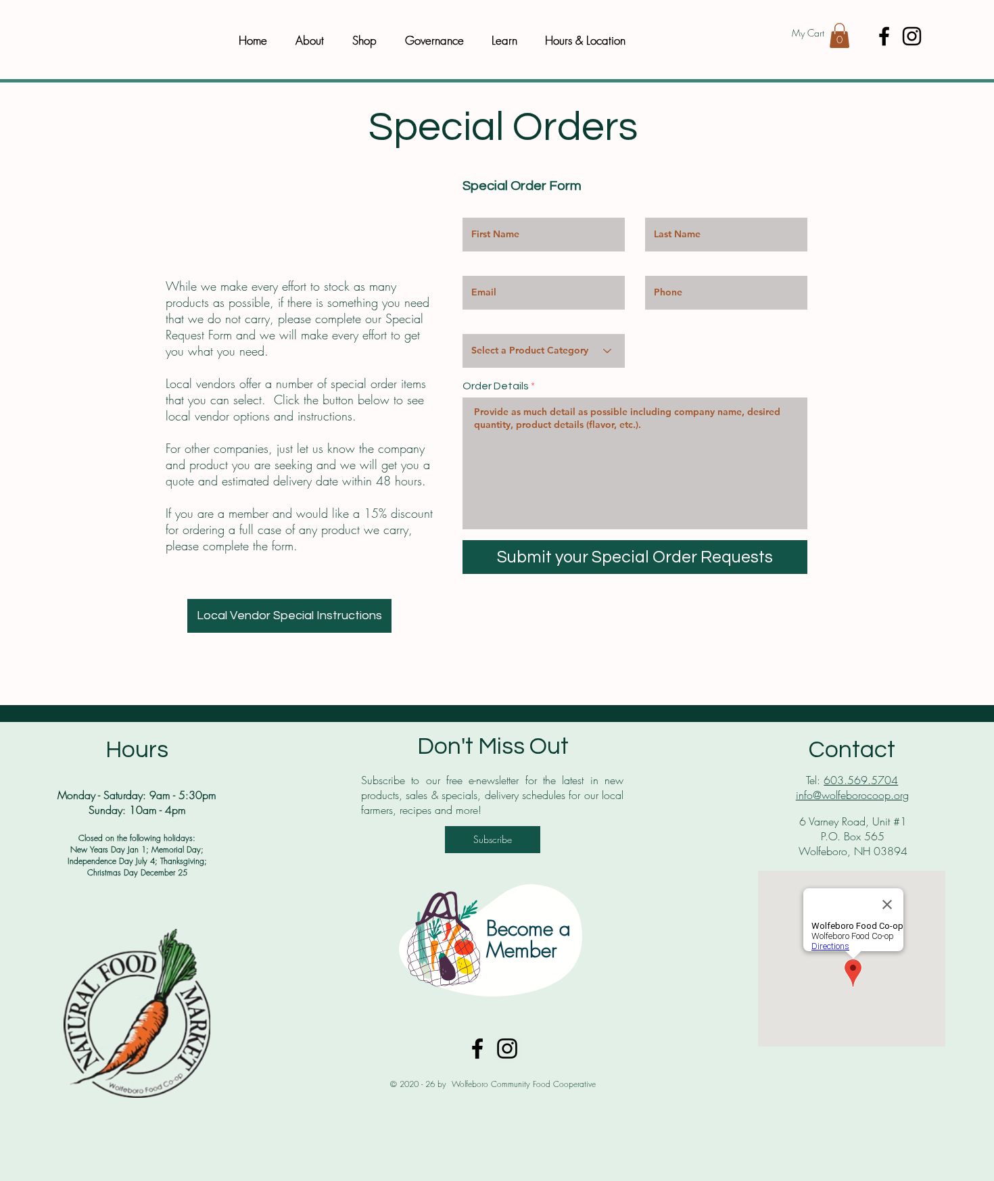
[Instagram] (911, 36)
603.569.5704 (861, 780)
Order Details (496, 386)
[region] (493, 940)
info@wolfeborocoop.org (852, 795)
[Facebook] (884, 36)
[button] (839, 35)
